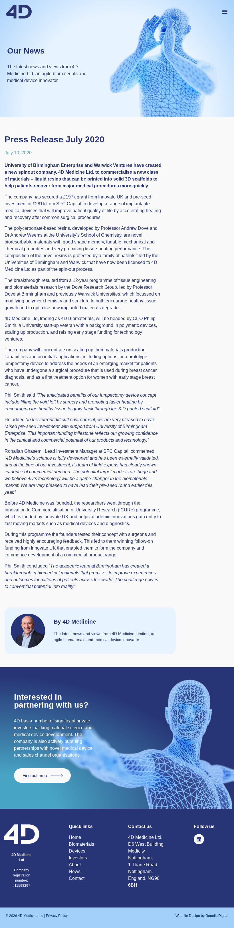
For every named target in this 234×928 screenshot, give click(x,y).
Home (75, 837)
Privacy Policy (56, 916)
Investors (78, 857)
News (74, 871)
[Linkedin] (199, 839)
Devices (77, 851)
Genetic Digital (216, 916)
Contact (76, 878)
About (75, 864)
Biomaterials (81, 844)
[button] (224, 11)
